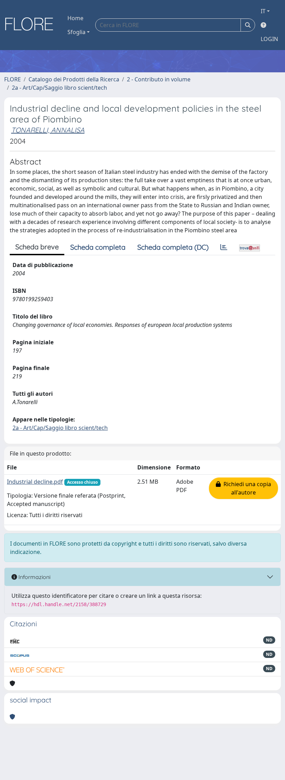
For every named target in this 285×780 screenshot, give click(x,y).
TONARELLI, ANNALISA (47, 130)
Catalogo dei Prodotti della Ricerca (73, 79)
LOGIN (269, 39)
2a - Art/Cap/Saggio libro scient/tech (59, 87)
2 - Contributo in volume (158, 79)
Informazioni (33, 576)
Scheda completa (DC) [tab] (173, 247)
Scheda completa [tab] (97, 247)
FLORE (12, 79)
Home (75, 18)
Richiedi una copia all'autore (246, 488)
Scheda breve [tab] (37, 246)
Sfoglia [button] (76, 32)
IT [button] (263, 11)
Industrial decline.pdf (35, 481)
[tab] (223, 247)
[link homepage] (31, 25)
